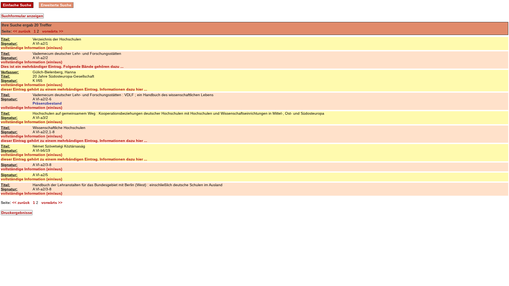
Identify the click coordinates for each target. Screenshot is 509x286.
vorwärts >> (51, 31)
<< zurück (23, 31)
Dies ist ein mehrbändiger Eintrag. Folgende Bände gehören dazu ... (62, 66)
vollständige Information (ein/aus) (31, 48)
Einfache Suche (17, 5)
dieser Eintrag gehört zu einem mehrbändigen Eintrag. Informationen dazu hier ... (74, 89)
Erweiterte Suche (56, 5)
